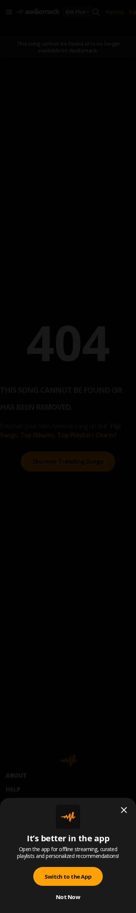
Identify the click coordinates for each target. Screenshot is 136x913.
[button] (68, 456)
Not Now (68, 897)
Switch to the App (68, 876)
